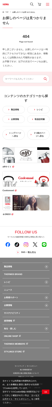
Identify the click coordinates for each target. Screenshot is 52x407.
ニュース (8, 290)
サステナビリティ (12, 313)
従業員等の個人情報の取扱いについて (26, 373)
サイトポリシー (32, 366)
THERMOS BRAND (13, 274)
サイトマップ (19, 366)
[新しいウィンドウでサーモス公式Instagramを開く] (26, 244)
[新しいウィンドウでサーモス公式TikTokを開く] (17, 244)
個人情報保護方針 (26, 370)
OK (45, 392)
